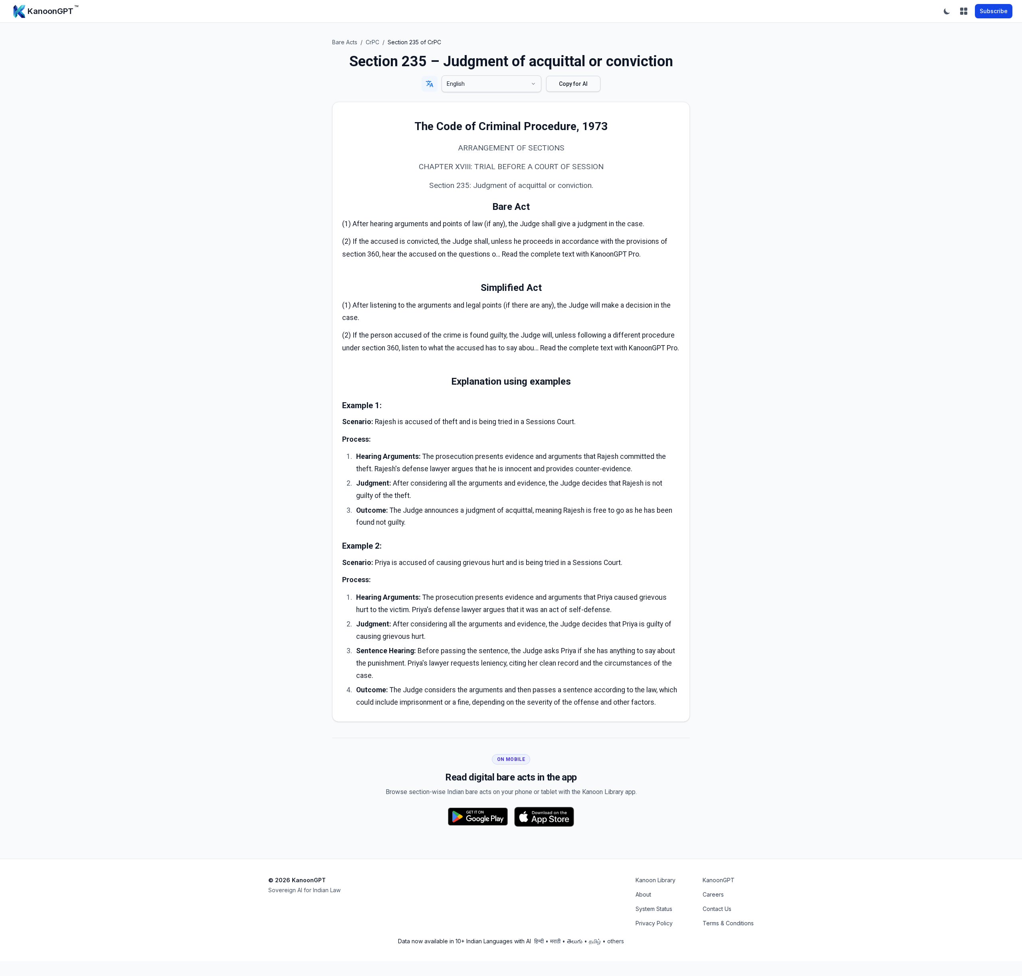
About (643, 894)
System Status (654, 908)
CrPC (372, 42)
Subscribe (994, 11)
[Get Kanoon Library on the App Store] (544, 817)
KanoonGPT (719, 880)
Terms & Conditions (728, 923)
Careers (713, 894)
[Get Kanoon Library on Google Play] (478, 817)
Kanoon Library (655, 880)
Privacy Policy (654, 923)
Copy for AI (573, 84)
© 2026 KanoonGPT (297, 880)
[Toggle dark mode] (947, 11)
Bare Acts (344, 42)
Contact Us (717, 908)
